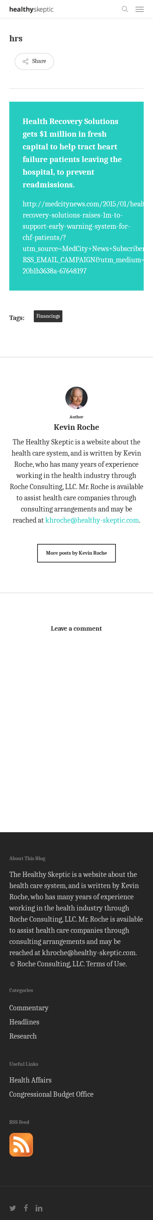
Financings (48, 316)
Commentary (29, 1008)
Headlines (24, 1022)
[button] (140, 9)
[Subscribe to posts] (21, 1160)
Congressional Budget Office (51, 1094)
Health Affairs (30, 1080)
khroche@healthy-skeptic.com (92, 520)
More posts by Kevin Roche (76, 553)
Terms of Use (106, 964)
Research (23, 1036)
